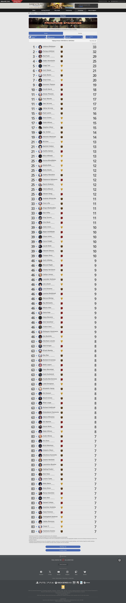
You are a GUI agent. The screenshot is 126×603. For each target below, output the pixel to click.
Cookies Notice (71, 578)
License (53, 578)
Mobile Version (63, 556)
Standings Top (63, 546)
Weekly (46, 33)
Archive (91, 37)
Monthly (80, 33)
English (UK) (115, 1)
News (50, 574)
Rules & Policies (59, 578)
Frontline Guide (63, 550)
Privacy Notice (65, 578)
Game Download (63, 564)
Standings (33, 13)
